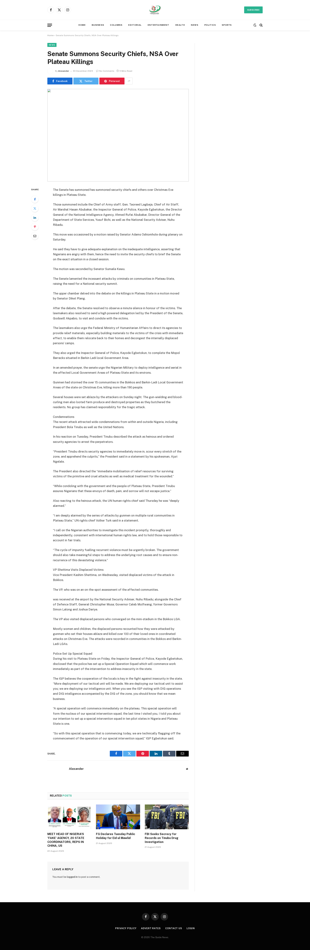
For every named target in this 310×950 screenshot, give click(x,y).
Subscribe (253, 10)
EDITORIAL (134, 25)
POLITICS (210, 25)
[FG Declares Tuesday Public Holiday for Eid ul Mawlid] (118, 816)
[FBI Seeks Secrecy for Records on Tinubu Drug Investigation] (167, 816)
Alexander (63, 71)
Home (50, 35)
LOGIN (191, 928)
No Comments (106, 71)
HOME (82, 25)
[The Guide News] (155, 10)
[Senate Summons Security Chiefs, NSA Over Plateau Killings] (118, 135)
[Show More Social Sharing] (129, 81)
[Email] (34, 235)
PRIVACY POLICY (126, 928)
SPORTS (227, 25)
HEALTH (180, 25)
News (52, 45)
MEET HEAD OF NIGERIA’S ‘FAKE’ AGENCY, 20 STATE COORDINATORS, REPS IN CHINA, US (65, 839)
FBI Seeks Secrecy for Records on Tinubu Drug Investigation (161, 838)
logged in (72, 876)
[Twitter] (34, 208)
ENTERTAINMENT (158, 25)
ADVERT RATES (151, 928)
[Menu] (49, 25)
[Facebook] (34, 199)
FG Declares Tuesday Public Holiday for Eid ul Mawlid (115, 836)
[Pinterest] (34, 226)
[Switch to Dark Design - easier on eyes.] (255, 25)
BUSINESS (98, 25)
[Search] (261, 25)
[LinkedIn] (34, 217)
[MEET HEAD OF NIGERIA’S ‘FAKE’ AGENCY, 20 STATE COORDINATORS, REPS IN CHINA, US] (69, 816)
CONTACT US (173, 928)
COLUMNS (116, 25)
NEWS (194, 25)
